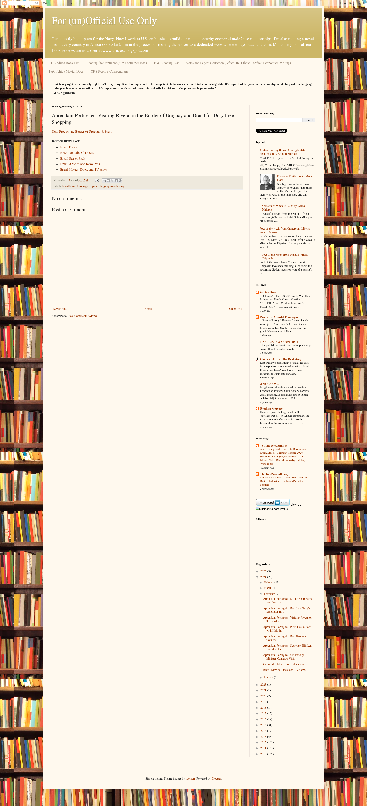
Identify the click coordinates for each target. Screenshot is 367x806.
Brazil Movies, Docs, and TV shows (284, 670)
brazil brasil (69, 186)
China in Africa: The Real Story (281, 359)
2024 (263, 577)
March (268, 588)
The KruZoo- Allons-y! (275, 474)
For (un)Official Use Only (104, 20)
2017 (263, 713)
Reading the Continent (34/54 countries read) (116, 62)
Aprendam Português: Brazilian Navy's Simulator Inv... (286, 610)
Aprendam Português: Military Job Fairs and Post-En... (287, 600)
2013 (263, 737)
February (270, 594)
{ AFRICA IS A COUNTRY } (279, 341)
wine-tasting (117, 186)
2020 (263, 696)
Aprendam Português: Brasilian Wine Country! (285, 638)
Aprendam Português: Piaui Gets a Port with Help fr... (287, 628)
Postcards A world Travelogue (279, 317)
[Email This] (104, 180)
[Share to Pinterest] (120, 180)
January (269, 677)
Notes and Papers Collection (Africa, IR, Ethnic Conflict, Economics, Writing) (238, 62)
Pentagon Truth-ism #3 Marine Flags (295, 178)
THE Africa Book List (64, 62)
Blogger (216, 778)
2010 (263, 754)
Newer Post (60, 309)
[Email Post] (96, 180)
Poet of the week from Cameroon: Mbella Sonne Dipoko (285, 230)
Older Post (235, 309)
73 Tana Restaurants (273, 445)
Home (148, 309)
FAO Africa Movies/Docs (66, 71)
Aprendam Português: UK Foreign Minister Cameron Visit (284, 656)
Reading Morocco (271, 408)
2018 (263, 708)
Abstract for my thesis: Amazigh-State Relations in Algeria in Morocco (282, 152)
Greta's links (268, 292)
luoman (190, 778)
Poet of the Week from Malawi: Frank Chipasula (285, 256)
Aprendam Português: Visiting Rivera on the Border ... (287, 619)
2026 (263, 571)
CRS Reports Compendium (109, 71)
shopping (104, 186)
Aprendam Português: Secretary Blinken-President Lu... (288, 647)
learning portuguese (87, 186)
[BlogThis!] (108, 180)
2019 (263, 702)
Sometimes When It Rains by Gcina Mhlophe (283, 207)
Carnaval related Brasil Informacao (284, 664)
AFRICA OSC (269, 383)
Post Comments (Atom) (82, 316)
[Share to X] (112, 180)
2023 (263, 684)
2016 (263, 719)
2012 (263, 742)
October (269, 582)
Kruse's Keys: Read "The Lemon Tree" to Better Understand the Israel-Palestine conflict (283, 481)
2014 (263, 731)
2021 (263, 690)
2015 (263, 725)
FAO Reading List (166, 62)
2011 (263, 748)
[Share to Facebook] (116, 180)
